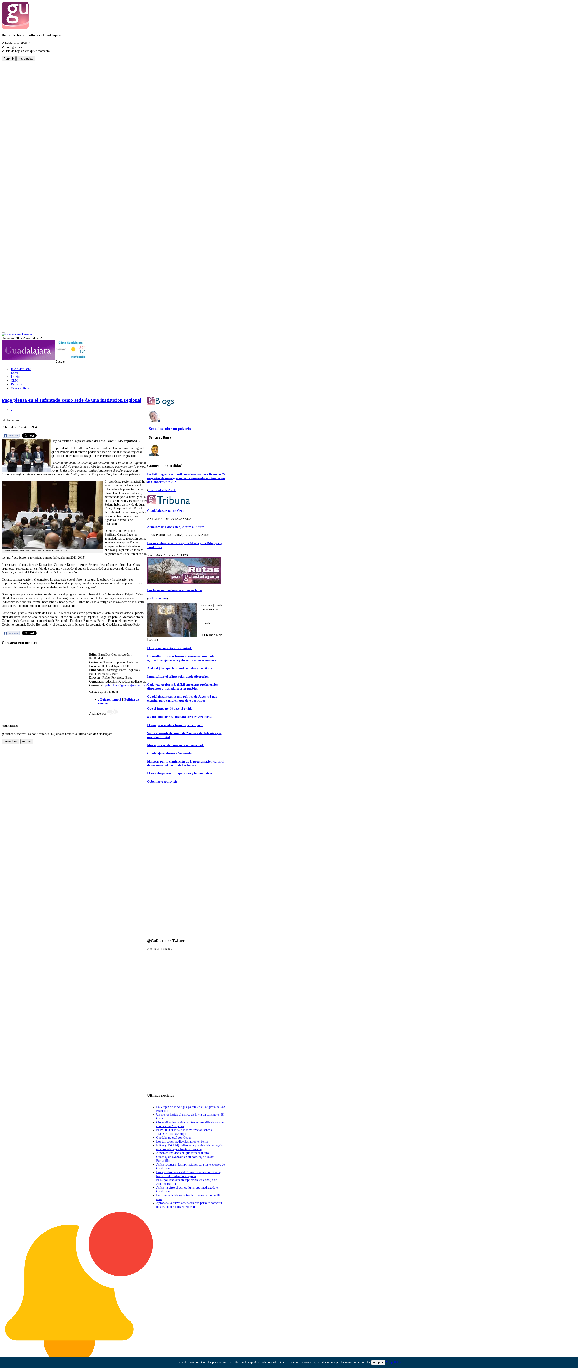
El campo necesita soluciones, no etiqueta (175, 725)
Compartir (13, 435)
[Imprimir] (11, 409)
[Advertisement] (20, 129)
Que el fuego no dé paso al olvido (169, 708)
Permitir (9, 58)
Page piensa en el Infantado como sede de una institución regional (71, 400)
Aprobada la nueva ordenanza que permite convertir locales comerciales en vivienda (189, 1204)
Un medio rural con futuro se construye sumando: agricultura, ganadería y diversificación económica (181, 658)
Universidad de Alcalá (162, 490)
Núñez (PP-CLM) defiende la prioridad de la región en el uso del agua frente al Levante (189, 1147)
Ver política (393, 1362)
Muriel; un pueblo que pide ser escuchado (175, 745)
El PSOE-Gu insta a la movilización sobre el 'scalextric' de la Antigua (184, 1132)
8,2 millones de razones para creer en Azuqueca (179, 716)
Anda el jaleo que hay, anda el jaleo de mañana (179, 668)
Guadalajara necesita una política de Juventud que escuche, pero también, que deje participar (182, 698)
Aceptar (378, 1362)
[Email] (11, 413)
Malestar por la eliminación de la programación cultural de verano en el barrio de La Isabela (185, 763)
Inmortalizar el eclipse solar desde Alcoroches (178, 676)
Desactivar (11, 741)
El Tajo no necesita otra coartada (169, 648)
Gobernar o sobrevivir (162, 781)
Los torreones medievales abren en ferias (174, 590)
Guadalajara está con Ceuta (166, 510)
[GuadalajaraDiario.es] (17, 334)
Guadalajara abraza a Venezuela (169, 753)
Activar (26, 741)
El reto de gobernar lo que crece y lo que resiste (179, 773)
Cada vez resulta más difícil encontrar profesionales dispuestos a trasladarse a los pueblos (182, 686)
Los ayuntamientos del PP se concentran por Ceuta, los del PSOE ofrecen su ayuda (188, 1174)
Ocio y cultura (157, 598)
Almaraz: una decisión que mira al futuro (175, 527)
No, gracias (25, 58)
